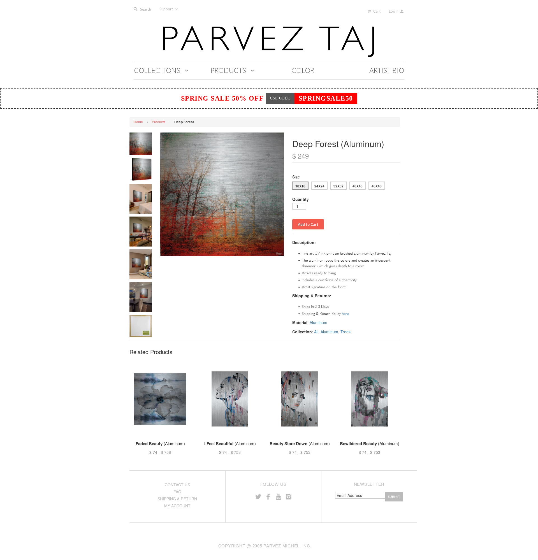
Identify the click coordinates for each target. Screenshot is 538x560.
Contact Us (177, 484)
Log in (394, 11)
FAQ (177, 491)
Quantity (300, 199)
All (316, 331)
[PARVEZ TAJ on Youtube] (278, 496)
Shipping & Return (177, 498)
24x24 (319, 186)
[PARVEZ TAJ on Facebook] (268, 496)
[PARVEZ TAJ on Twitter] (258, 496)
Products (158, 121)
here (345, 313)
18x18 (300, 186)
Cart (377, 11)
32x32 (338, 186)
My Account (177, 505)
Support (166, 9)
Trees (345, 331)
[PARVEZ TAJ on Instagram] (288, 496)
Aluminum (318, 322)
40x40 (358, 186)
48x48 (377, 186)
